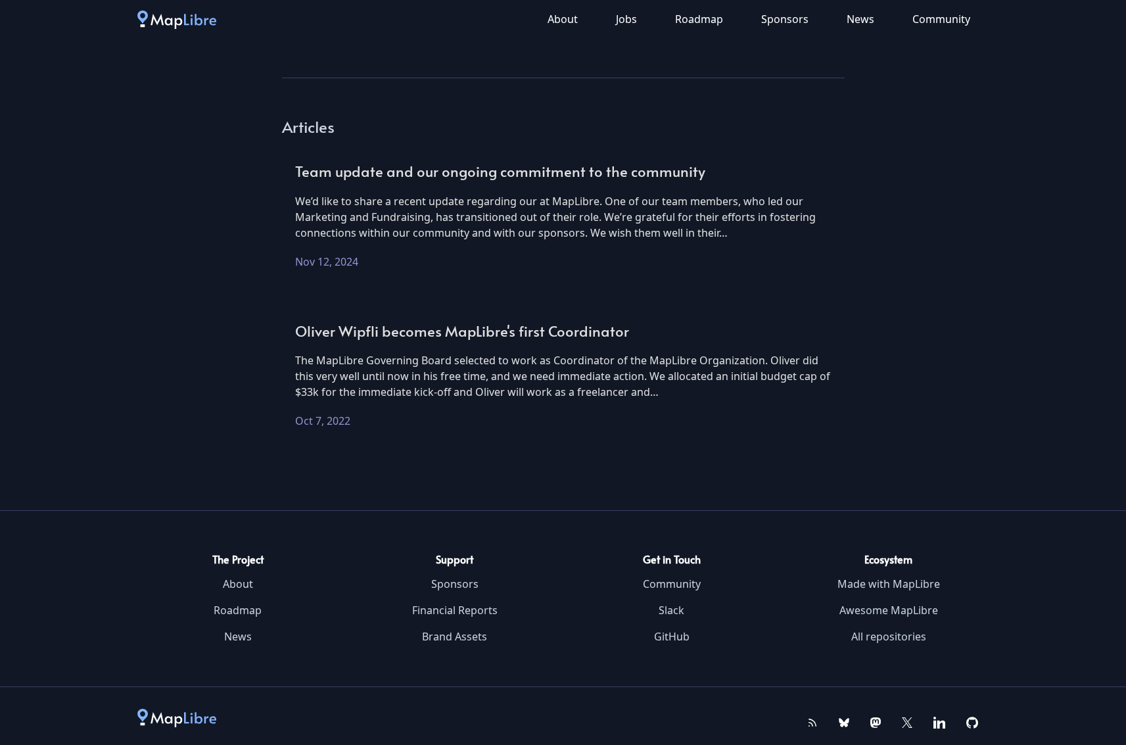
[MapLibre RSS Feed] (812, 721)
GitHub (672, 636)
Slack (671, 610)
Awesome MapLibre (888, 610)
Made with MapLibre (888, 584)
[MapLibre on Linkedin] (939, 721)
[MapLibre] (176, 19)
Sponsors (785, 19)
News (860, 19)
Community (941, 19)
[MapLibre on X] (907, 721)
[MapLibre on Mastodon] (875, 721)
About (563, 19)
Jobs (626, 19)
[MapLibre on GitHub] (972, 721)
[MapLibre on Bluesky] (844, 721)
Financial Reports (455, 610)
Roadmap (699, 19)
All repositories (888, 636)
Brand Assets (454, 636)
